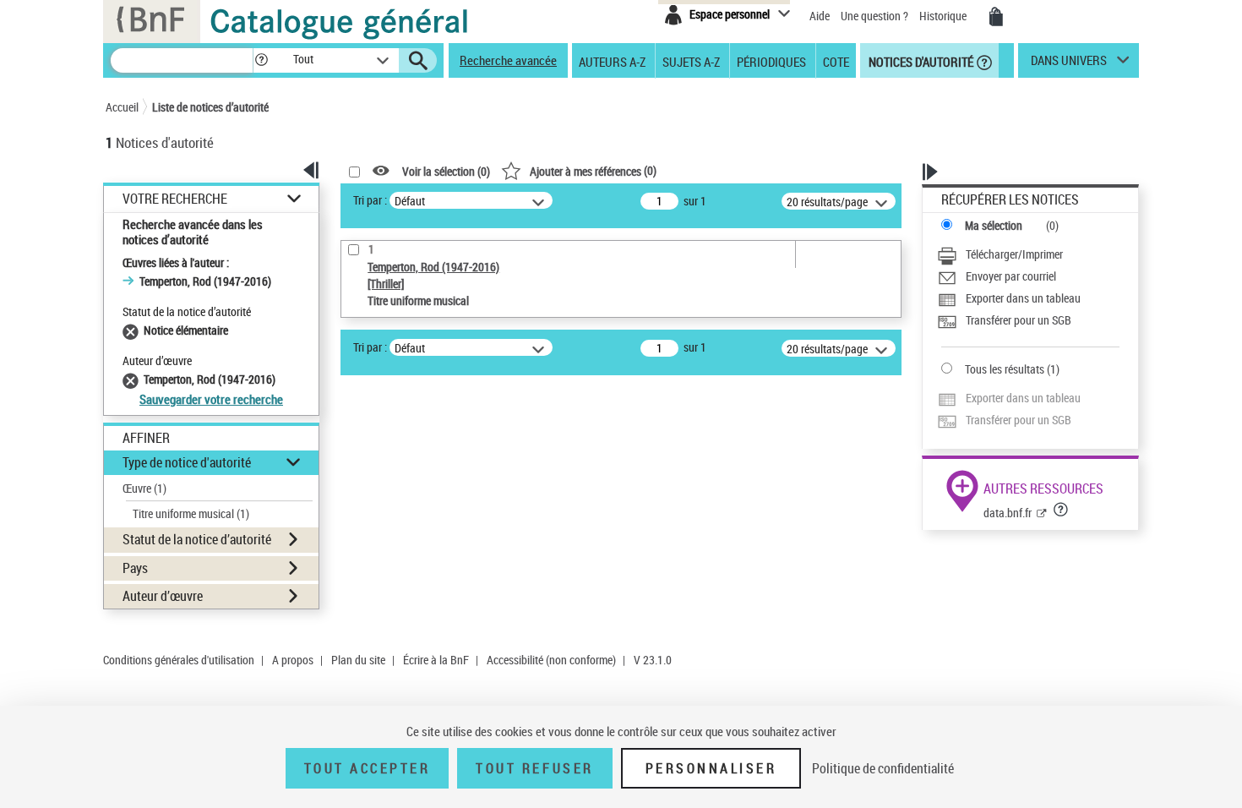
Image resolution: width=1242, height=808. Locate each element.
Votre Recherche (175, 199)
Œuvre (144, 488)
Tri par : (370, 200)
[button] (261, 60)
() (593, 170)
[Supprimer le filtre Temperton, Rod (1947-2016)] (133, 379)
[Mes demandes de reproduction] (996, 17)
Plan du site (358, 660)
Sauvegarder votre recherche (211, 398)
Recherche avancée (508, 60)
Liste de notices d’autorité (210, 107)
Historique (944, 16)
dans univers (1069, 64)
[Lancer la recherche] (418, 61)
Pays (135, 568)
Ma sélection (993, 225)
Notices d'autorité (919, 60)
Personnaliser (711, 768)
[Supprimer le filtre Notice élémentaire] (133, 330)
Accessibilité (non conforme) (551, 660)
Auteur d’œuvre (163, 596)
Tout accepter (367, 768)
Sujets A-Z (691, 60)
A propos (292, 660)
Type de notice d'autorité (187, 462)
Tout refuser (534, 768)
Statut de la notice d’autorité (197, 539)
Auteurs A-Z (612, 60)
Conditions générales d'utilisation (178, 660)
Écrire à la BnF (436, 660)
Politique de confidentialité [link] (883, 768)
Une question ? (876, 16)
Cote (836, 60)
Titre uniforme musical (191, 513)
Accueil (122, 107)
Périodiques (771, 60)
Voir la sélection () (446, 171)
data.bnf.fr (1007, 513)
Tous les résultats (1004, 369)
